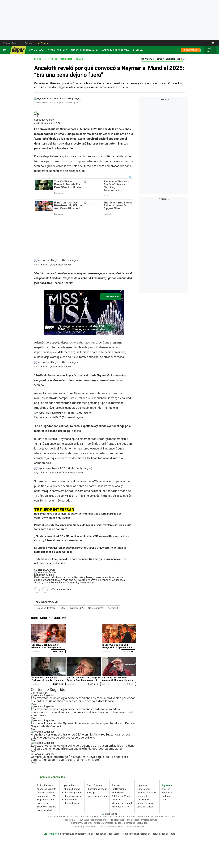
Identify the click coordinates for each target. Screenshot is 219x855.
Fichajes (28, 43)
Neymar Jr (113, 566)
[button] (211, 51)
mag (173, 792)
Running (138, 50)
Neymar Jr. (142, 754)
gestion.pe (101, 792)
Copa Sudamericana (97, 754)
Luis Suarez (143, 758)
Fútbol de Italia (69, 758)
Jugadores (142, 744)
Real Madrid (118, 751)
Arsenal (116, 758)
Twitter (166, 747)
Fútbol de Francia (71, 761)
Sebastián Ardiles (44, 120)
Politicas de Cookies (136, 785)
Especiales (17, 43)
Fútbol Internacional (84, 50)
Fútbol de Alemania (72, 754)
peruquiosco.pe (160, 792)
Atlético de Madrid (121, 754)
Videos (6, 43)
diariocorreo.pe (143, 792)
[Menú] (5, 50)
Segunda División (46, 758)
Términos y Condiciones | (85, 785)
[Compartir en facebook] (37, 548)
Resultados (190, 50)
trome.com (127, 792)
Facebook (167, 751)
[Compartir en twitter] (45, 548)
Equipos (116, 744)
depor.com (114, 792)
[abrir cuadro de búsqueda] (213, 43)
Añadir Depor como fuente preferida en (162, 59)
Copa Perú (42, 761)
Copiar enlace (62, 548)
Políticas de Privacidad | (112, 785)
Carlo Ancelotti (96, 566)
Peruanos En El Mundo (48, 754)
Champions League (97, 747)
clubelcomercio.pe (84, 792)
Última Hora (36, 50)
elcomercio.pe (67, 792)
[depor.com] (18, 50)
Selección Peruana (46, 765)
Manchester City (120, 765)
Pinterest (167, 754)
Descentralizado (45, 751)
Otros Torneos (94, 744)
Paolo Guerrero (145, 761)
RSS (164, 758)
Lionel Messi (143, 747)
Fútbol (63, 566)
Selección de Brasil (45, 566)
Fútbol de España (71, 747)
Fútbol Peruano (57, 50)
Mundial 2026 (77, 566)
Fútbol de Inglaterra (72, 751)
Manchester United (122, 761)
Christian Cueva (145, 765)
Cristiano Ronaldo (146, 751)
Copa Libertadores (46, 768)
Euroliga (91, 751)
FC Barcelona (119, 747)
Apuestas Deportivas (115, 50)
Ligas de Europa (70, 744)
